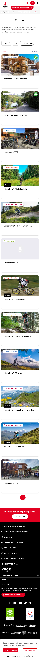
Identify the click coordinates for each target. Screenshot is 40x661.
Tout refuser (30, 650)
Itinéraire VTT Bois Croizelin (15, 189)
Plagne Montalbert (12, 167)
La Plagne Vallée (11, 94)
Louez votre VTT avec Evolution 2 (18, 226)
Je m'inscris (20, 517)
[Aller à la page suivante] (23, 497)
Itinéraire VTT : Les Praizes (15, 447)
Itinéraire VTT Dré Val (13, 373)
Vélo (13, 12)
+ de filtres (28, 43)
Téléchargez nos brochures (16, 532)
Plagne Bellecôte (11, 57)
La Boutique (9, 537)
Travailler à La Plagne (13, 542)
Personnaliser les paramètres (20, 656)
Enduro (36, 12)
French (27, 3)
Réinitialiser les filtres (8, 52)
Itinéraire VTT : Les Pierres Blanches (19, 410)
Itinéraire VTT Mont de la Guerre (17, 336)
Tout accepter (10, 650)
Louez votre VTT (11, 152)
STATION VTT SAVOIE (24, 12)
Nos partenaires (11, 564)
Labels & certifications (14, 558)
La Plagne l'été (5, 12)
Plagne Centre (10, 131)
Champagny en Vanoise (13, 315)
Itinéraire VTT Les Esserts (15, 299)
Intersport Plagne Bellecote (15, 78)
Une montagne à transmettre (16, 526)
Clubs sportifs (10, 553)
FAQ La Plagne (10, 548)
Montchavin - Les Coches (14, 204)
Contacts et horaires (14, 595)
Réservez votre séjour (21, 8)
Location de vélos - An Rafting (16, 115)
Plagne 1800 (10, 241)
